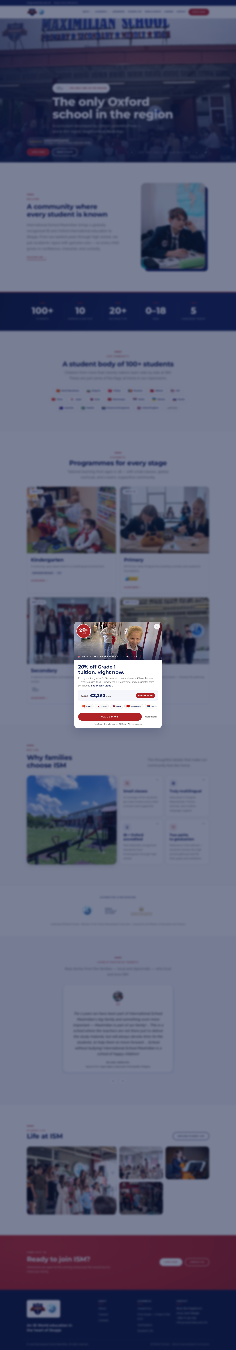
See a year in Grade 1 (102, 685)
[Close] (157, 626)
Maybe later (151, 716)
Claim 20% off (109, 717)
